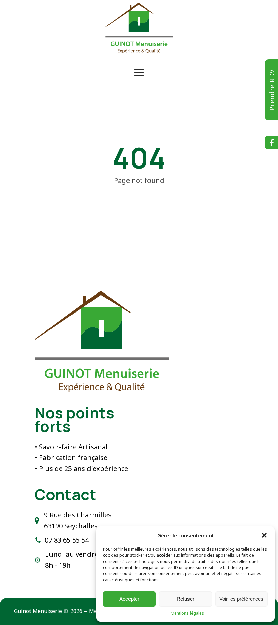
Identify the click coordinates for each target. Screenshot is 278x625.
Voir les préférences (241, 599)
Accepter (129, 599)
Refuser (185, 599)
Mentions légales (187, 613)
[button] (264, 535)
